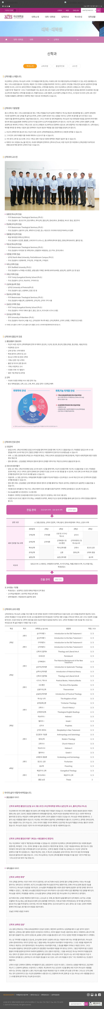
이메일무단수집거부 (22, 994)
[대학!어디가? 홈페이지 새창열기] (95, 1003)
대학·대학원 (50, 16)
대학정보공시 (45, 994)
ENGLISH (76, 10)
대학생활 (91, 16)
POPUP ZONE (10, 10)
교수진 (74, 66)
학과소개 (30, 66)
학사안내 (78, 16)
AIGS (67, 10)
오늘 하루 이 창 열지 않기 (91, 6)
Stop (3, 6)
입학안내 (65, 16)
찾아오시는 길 (34, 994)
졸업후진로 (60, 66)
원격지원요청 (55, 994)
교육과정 (44, 66)
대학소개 (35, 16)
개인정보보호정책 (8, 994)
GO (99, 10)
